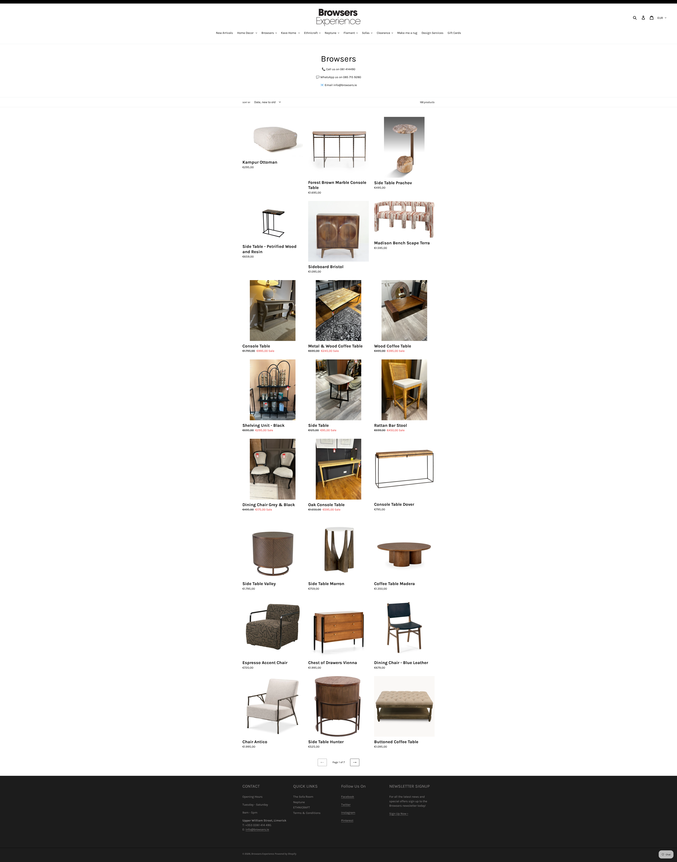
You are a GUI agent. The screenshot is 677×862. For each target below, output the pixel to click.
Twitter (345, 804)
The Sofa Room (303, 796)
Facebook (347, 796)
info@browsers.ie (257, 829)
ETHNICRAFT (301, 807)
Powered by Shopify (285, 853)
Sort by (246, 102)
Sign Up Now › (398, 813)
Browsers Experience (262, 853)
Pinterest (347, 820)
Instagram (348, 812)
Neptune (299, 802)
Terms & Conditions (307, 813)
